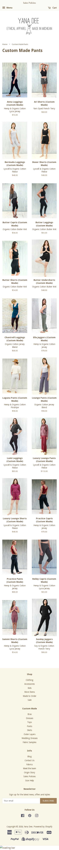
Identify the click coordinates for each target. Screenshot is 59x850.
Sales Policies (29, 776)
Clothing (29, 680)
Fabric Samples (29, 742)
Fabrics (29, 764)
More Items (29, 692)
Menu (9, 7)
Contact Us (29, 760)
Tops (29, 722)
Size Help (29, 780)
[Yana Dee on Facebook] (22, 816)
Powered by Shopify (43, 826)
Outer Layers (29, 734)
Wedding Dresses (30, 738)
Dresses (29, 718)
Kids (29, 688)
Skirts (29, 730)
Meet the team (29, 768)
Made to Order (29, 696)
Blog (29, 756)
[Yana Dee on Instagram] (36, 816)
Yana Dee (28, 826)
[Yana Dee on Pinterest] (29, 816)
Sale (29, 700)
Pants (29, 726)
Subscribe (48, 800)
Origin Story (29, 772)
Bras (30, 714)
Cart (54, 7)
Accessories (29, 684)
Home (4, 44)
